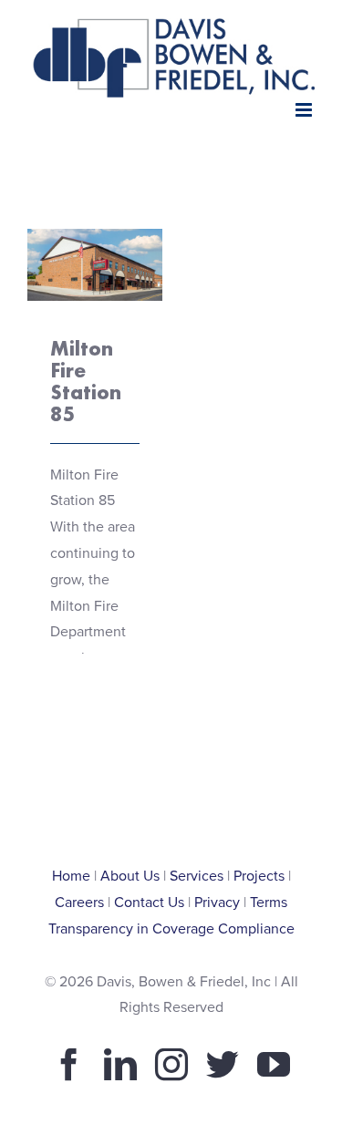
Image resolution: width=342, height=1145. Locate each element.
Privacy (217, 902)
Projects (259, 876)
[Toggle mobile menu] (305, 109)
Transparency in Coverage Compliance (171, 929)
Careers (79, 902)
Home (71, 876)
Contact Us (149, 902)
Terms (268, 902)
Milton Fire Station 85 (85, 381)
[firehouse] (94, 264)
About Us (130, 876)
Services (196, 876)
